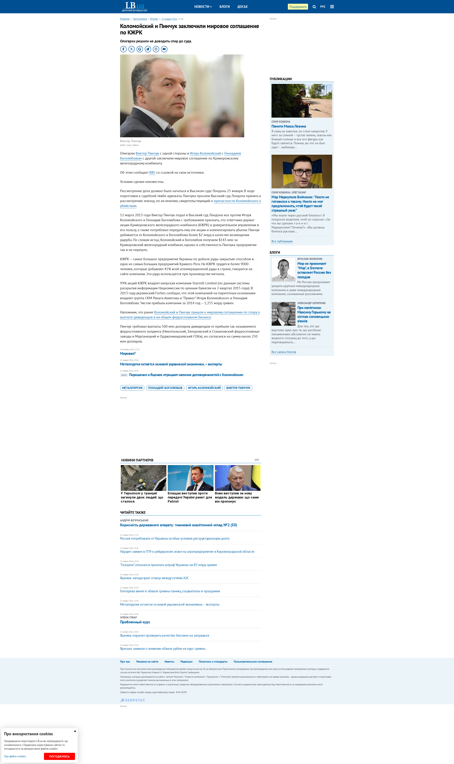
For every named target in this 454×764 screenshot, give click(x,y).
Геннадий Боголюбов (165, 388)
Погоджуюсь (59, 756)
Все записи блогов (284, 352)
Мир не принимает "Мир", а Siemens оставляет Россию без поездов (314, 270)
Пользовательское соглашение (253, 661)
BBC (152, 172)
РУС (323, 7)
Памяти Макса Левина (289, 126)
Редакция (186, 661)
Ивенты (169, 661)
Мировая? (128, 353)
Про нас (125, 661)
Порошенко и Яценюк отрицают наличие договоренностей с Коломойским (182, 374)
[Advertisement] (190, 424)
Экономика (140, 19)
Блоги (225, 6)
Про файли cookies (15, 756)
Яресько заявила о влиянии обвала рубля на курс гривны (162, 648)
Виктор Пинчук (147, 153)
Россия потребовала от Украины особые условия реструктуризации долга (174, 538)
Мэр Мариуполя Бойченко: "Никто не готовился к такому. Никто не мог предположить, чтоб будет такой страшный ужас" (300, 204)
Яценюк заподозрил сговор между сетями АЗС (154, 578)
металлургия (132, 388)
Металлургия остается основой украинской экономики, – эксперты (171, 364)
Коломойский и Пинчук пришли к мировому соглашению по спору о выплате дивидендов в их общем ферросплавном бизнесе (190, 314)
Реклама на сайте (147, 661)
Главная (125, 19)
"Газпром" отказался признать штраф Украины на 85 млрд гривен (168, 564)
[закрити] (75, 731)
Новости (201, 6)
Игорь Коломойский (205, 153)
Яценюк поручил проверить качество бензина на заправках (164, 635)
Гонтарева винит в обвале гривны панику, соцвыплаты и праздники (170, 591)
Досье (242, 6)
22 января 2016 (169, 19)
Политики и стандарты (213, 661)
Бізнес (154, 19)
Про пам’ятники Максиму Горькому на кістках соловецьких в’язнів (314, 314)
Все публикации (282, 241)
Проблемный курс (135, 621)
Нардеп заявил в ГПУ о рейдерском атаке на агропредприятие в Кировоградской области (187, 551)
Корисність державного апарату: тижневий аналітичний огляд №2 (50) (178, 524)
